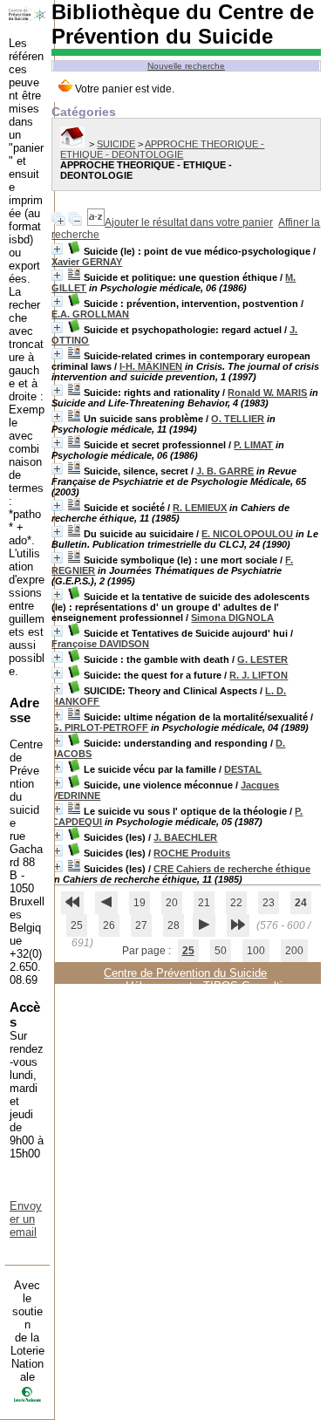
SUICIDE (116, 144)
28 (173, 925)
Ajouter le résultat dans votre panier (189, 222)
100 (256, 951)
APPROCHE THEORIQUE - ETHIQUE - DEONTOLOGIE (162, 149)
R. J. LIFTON (258, 675)
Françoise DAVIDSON (100, 643)
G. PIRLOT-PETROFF (99, 727)
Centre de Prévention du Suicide (185, 973)
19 (139, 903)
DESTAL (243, 769)
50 (221, 951)
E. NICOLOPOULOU (247, 534)
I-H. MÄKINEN (150, 366)
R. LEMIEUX (200, 507)
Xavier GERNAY (86, 261)
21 (204, 903)
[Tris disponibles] (96, 222)
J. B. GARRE (225, 471)
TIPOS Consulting (249, 986)
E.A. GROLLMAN (90, 314)
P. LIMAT (253, 445)
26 (109, 925)
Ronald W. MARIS (267, 392)
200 (294, 951)
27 (141, 925)
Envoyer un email (26, 1219)
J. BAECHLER (185, 837)
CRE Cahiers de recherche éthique (231, 869)
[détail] (57, 249)
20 (172, 903)
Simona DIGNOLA (232, 617)
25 (77, 925)
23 (268, 903)
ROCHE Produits (191, 853)
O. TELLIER (237, 418)
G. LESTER (262, 659)
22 (236, 903)
